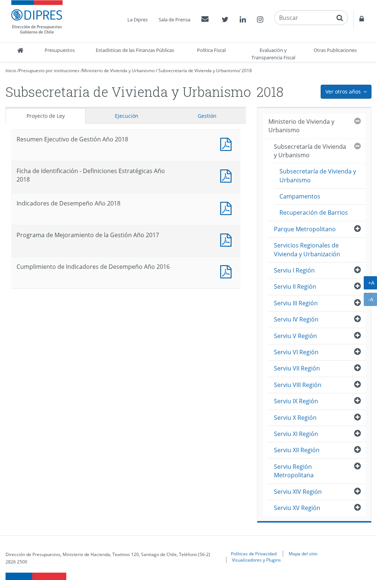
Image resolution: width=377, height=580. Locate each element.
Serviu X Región (295, 418)
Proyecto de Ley (46, 115)
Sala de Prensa (174, 19)
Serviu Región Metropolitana (294, 471)
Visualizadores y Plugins (256, 560)
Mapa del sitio (303, 553)
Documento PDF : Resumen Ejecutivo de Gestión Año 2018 (227, 143)
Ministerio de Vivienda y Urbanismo (118, 70)
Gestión (207, 115)
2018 (247, 70)
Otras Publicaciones (335, 50)
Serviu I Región (294, 270)
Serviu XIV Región (298, 492)
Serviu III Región (296, 303)
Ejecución (126, 115)
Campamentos (299, 196)
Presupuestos (60, 50)
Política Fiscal (211, 50)
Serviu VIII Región (297, 385)
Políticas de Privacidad (253, 553)
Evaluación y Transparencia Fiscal (273, 54)
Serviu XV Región (297, 508)
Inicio (11, 70)
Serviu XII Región (297, 450)
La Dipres (137, 19)
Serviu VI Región (296, 352)
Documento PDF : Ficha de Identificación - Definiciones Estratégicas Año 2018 (227, 175)
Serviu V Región (295, 336)
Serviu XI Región (296, 434)
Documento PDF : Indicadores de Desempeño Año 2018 (227, 207)
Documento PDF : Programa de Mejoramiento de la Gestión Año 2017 (227, 239)
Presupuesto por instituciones (49, 70)
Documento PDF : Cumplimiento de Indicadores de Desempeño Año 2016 (227, 271)
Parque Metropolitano (305, 229)
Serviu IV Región (296, 319)
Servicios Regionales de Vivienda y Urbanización (307, 249)
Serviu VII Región (297, 368)
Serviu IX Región (296, 401)
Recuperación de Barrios (313, 212)
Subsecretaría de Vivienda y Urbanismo (198, 70)
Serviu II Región (295, 286)
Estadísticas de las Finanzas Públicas (135, 50)
